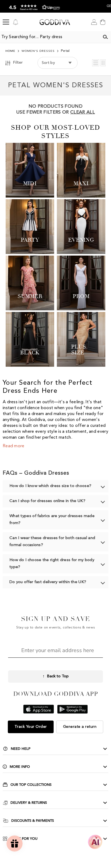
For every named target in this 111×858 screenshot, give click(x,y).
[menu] (6, 22)
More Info (20, 766)
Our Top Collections (31, 784)
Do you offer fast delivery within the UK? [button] (47, 582)
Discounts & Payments (32, 820)
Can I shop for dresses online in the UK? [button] (47, 501)
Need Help (20, 748)
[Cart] (103, 22)
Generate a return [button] (80, 727)
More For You (23, 838)
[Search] (105, 37)
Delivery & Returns (29, 802)
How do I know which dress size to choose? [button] (50, 486)
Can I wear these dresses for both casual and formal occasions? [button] (52, 541)
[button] (95, 62)
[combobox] (49, 37)
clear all (82, 112)
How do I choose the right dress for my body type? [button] (51, 563)
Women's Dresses (38, 51)
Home (10, 51)
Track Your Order (31, 727)
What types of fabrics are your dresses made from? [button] (52, 519)
